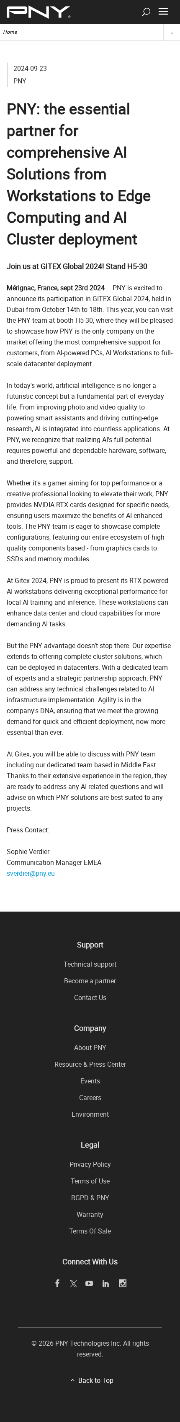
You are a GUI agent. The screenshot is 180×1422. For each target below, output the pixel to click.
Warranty (90, 1214)
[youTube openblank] (89, 1284)
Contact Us (90, 997)
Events (90, 1080)
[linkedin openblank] (106, 1284)
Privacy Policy (90, 1164)
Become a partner (90, 980)
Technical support (90, 964)
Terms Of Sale (90, 1231)
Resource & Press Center (90, 1064)
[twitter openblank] (73, 1284)
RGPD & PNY (90, 1197)
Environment (90, 1114)
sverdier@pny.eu (31, 873)
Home (10, 31)
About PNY (90, 1047)
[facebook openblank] (57, 1284)
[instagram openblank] (122, 1284)
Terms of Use (90, 1181)
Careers (90, 1097)
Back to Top (95, 1380)
